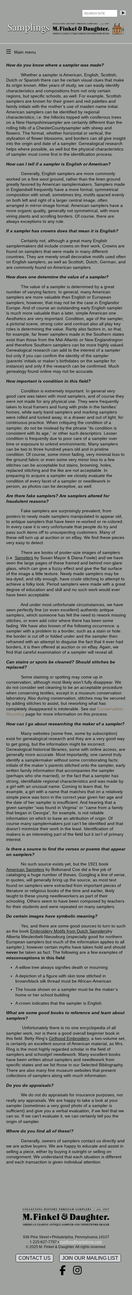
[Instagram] (77, 1272)
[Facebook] (63, 1272)
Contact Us (34, 1258)
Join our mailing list (90, 1258)
